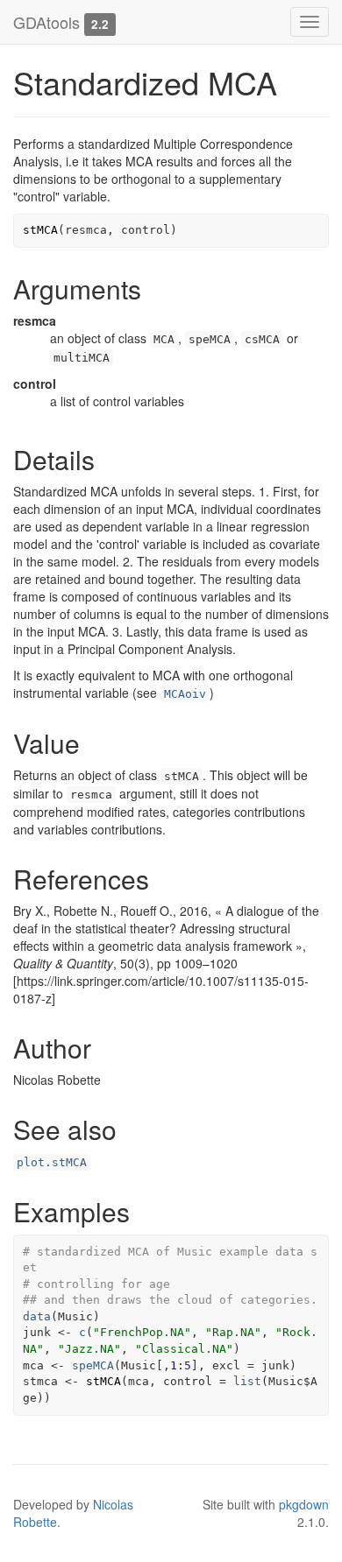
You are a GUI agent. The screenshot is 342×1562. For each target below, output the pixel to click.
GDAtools (46, 22)
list (247, 1381)
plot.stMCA (52, 1162)
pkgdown (304, 1504)
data (37, 1316)
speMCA (93, 1365)
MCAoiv (185, 693)
